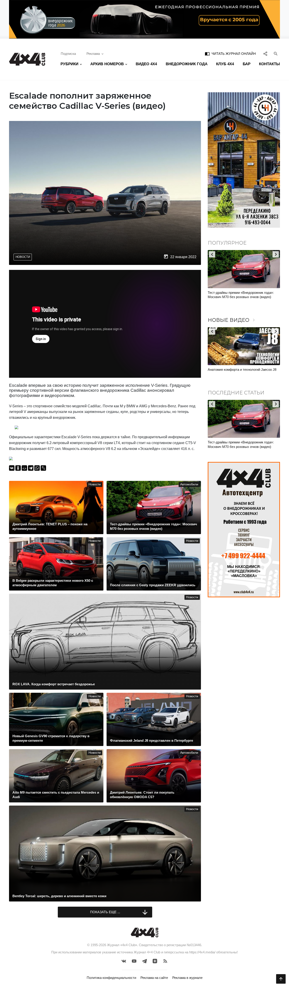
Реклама (93, 54)
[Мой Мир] (24, 468)
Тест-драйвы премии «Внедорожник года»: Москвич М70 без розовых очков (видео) (241, 295)
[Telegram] (30, 468)
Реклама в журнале (187, 978)
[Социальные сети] (265, 54)
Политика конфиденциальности (111, 978)
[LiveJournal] (43, 468)
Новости (23, 257)
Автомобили (189, 484)
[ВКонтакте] (11, 468)
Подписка (68, 54)
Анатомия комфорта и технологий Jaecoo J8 (242, 369)
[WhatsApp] (37, 468)
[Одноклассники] (18, 468)
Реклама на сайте (154, 978)
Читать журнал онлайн (230, 53)
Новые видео (232, 320)
